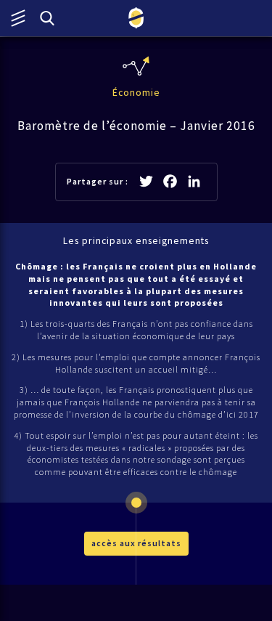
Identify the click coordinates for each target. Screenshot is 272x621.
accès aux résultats (136, 542)
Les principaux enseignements (136, 241)
